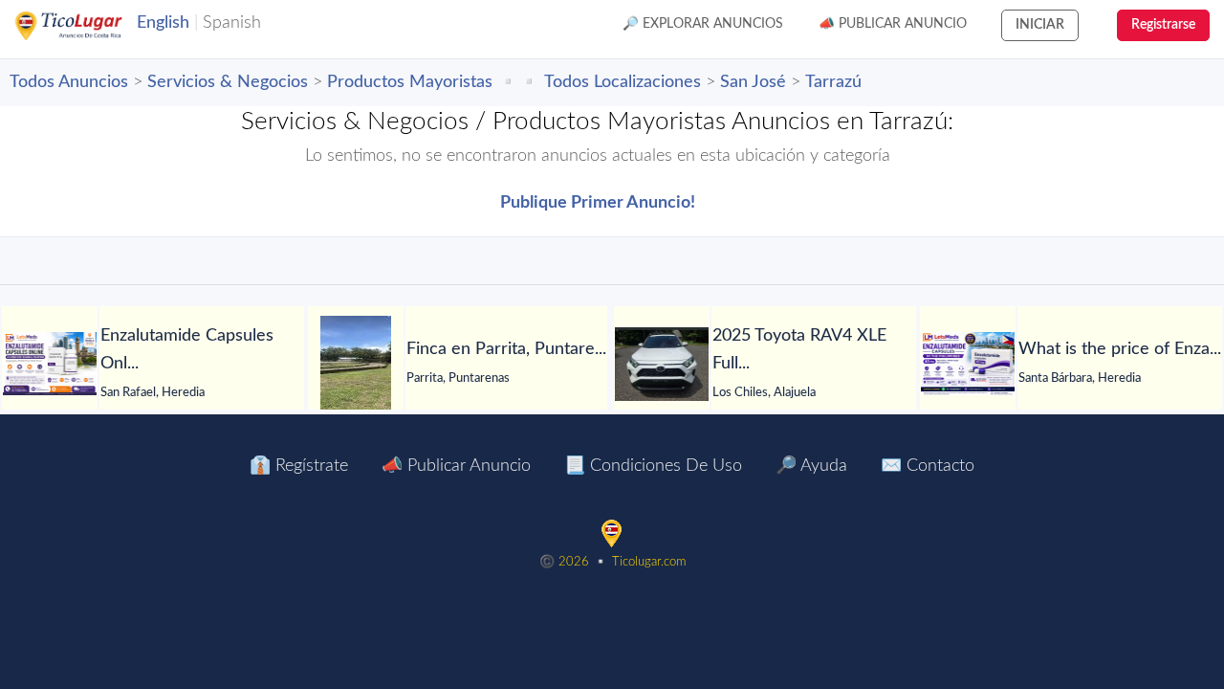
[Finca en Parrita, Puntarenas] (356, 363)
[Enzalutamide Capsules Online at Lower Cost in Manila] (50, 363)
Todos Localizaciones (622, 82)
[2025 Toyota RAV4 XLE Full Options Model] (662, 364)
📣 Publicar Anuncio (893, 24)
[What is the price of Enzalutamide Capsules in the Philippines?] (968, 363)
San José (753, 82)
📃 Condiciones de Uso (653, 466)
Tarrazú (833, 82)
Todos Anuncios (69, 82)
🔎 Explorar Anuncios (703, 24)
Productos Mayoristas (409, 82)
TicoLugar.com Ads (89, 26)
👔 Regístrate (299, 466)
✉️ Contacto (927, 466)
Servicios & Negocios (227, 82)
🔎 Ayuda (811, 466)
